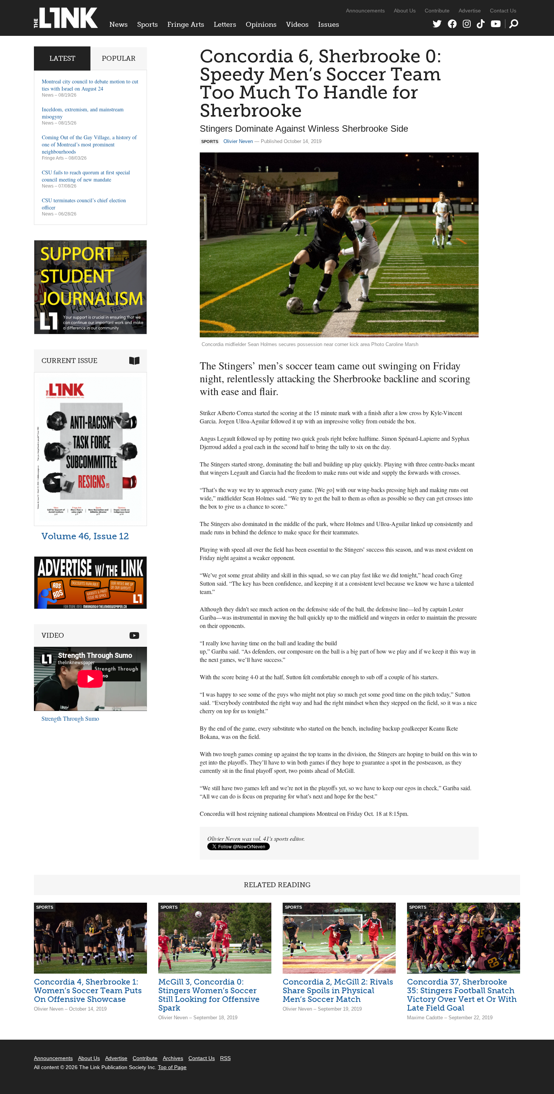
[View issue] (90, 524)
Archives (173, 1058)
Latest (62, 58)
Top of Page (172, 1067)
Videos (297, 24)
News (118, 24)
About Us (405, 11)
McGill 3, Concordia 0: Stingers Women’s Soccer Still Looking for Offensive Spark (209, 994)
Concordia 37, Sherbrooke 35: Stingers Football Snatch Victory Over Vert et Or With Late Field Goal (462, 994)
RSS (225, 1058)
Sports (147, 24)
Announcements (365, 11)
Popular (119, 58)
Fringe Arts (185, 24)
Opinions (261, 24)
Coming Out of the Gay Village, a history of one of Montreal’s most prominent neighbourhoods (89, 144)
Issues (328, 24)
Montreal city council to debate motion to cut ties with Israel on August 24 (90, 85)
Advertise (470, 11)
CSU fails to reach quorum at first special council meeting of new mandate (86, 176)
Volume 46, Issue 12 (85, 536)
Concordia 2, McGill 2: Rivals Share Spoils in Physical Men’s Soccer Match (338, 990)
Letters (225, 24)
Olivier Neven (238, 141)
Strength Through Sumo (70, 718)
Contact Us (503, 11)
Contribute (437, 11)
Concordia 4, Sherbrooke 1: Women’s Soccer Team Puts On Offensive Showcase (88, 990)
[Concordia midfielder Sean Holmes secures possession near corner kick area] (339, 245)
